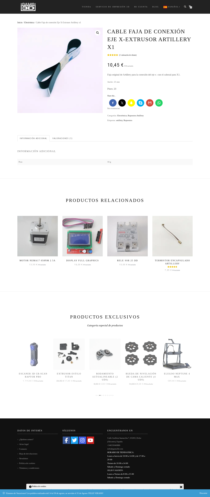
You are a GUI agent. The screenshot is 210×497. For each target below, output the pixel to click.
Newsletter (23, 458)
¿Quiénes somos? (26, 439)
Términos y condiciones (29, 468)
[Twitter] (74, 440)
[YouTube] (90, 440)
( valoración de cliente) (128, 55)
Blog (155, 7)
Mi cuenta (141, 7)
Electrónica (29, 22)
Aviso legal (24, 444)
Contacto (23, 449)
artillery (119, 120)
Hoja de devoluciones (28, 454)
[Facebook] (66, 440)
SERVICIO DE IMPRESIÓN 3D (113, 7)
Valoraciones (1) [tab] (62, 138)
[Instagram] (82, 440)
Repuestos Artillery (136, 115)
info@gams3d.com (115, 449)
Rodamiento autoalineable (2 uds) (105, 377)
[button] (97, 33)
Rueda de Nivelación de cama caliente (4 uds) (141, 377)
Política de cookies (27, 463)
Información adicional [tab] (33, 138)
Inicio (19, 22)
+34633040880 (113, 445)
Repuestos (128, 120)
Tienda (86, 7)
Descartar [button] (203, 493)
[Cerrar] (181, 487)
